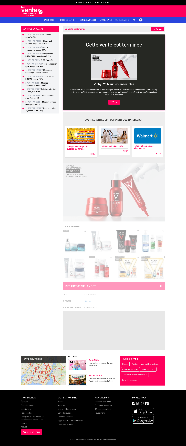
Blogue (125, 364)
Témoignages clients (103, 409)
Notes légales (26, 413)
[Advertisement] (114, 330)
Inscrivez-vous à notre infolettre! (93, 2)
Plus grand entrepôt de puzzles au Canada (77, 147)
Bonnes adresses (88, 20)
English (24, 423)
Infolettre (134, 364)
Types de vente (67, 20)
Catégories (49, 20)
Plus (92, 154)
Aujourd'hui (106, 20)
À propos (24, 401)
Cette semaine (122, 20)
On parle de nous (27, 405)
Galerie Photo (71, 226)
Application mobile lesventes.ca (135, 375)
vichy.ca (87, 301)
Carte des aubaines (130, 369)
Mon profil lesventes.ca (150, 364)
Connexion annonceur (103, 405)
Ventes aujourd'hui (147, 369)
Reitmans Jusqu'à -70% (112, 146)
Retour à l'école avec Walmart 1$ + (143, 147)
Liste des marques (129, 380)
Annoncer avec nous (31, 432)
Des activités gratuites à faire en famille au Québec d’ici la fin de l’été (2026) (102, 381)
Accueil (24, 427)
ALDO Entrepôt (47, 60)
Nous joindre (26, 409)
